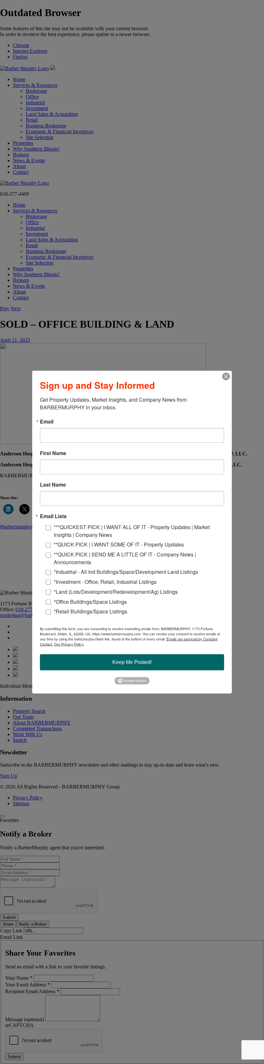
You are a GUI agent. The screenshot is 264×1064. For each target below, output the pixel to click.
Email (46, 421)
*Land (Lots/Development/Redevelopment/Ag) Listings (116, 591)
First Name (53, 453)
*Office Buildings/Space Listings (90, 601)
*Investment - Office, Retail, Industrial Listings (105, 581)
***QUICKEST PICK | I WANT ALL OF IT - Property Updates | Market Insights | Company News (132, 530)
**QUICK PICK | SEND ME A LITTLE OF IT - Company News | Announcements (125, 557)
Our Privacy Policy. (69, 644)
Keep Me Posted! (132, 662)
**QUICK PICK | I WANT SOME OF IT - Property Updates (119, 544)
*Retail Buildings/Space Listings (90, 611)
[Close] (226, 376)
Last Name (53, 484)
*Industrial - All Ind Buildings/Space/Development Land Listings (126, 571)
